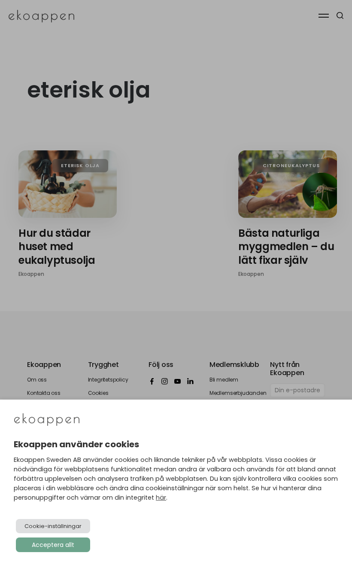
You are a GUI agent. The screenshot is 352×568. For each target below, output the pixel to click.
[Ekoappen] (47, 420)
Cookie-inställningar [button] (53, 526)
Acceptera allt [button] (53, 545)
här (161, 497)
